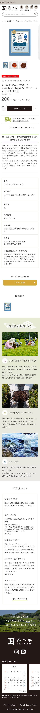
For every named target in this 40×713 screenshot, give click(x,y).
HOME (4, 21)
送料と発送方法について (21, 121)
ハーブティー (16, 21)
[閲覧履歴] (27, 8)
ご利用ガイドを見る (20, 599)
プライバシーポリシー (10, 705)
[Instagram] (16, 652)
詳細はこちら (9, 534)
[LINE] (23, 652)
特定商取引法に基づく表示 (28, 705)
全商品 (9, 21)
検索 (35, 14)
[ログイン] (22, 8)
